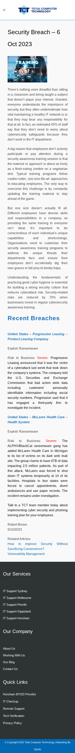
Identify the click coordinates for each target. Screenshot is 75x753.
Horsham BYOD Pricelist (19, 694)
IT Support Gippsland (17, 611)
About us (9, 648)
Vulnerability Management (26, 554)
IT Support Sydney (15, 591)
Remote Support (13, 708)
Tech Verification (13, 715)
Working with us (14, 655)
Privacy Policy (12, 723)
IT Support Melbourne (17, 597)
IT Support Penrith (15, 604)
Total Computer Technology (40, 742)
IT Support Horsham (16, 618)
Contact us (10, 669)
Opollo (37, 749)
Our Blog (9, 662)
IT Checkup (10, 701)
